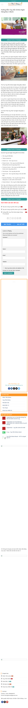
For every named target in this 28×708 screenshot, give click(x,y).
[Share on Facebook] (10, 218)
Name (4, 249)
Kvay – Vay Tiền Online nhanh (14, 432)
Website (4, 261)
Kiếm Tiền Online (7, 397)
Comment (5, 237)
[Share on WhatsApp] (8, 218)
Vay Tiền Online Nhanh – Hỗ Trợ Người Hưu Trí (16, 437)
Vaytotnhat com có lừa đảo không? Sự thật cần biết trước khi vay (16, 418)
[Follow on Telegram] (19, 388)
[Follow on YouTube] (7, 702)
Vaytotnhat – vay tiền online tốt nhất (15, 427)
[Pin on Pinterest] (18, 218)
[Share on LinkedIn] (20, 218)
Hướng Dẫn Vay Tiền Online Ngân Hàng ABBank (20, 224)
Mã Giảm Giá (6, 402)
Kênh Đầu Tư (6, 405)
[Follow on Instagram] (11, 388)
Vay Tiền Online (6, 400)
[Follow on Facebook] (9, 388)
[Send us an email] (16, 388)
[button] (2, 4)
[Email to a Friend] (15, 218)
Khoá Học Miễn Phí (7, 410)
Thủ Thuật (5, 407)
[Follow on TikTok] (14, 388)
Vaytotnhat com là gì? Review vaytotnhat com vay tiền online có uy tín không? (16, 423)
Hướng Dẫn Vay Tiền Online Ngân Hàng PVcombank (7, 224)
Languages (13, 1)
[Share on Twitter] (13, 218)
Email (4, 255)
